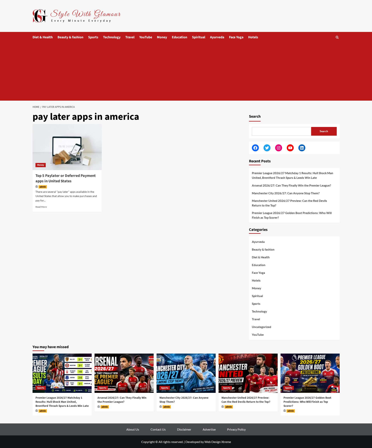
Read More (41, 206)
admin (43, 186)
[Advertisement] (186, 72)
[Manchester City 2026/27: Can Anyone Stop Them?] (186, 373)
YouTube (145, 37)
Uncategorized (261, 327)
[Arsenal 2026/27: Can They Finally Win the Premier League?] (124, 373)
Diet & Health (43, 37)
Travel (129, 37)
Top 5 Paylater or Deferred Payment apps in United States (65, 178)
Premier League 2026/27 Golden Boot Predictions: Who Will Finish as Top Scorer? (292, 215)
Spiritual (198, 37)
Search (255, 116)
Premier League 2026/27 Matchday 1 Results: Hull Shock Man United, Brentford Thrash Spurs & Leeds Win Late (292, 175)
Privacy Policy (236, 429)
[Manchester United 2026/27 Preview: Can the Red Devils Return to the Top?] (248, 373)
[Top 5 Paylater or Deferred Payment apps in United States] (67, 147)
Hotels (253, 37)
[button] (337, 37)
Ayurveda (217, 37)
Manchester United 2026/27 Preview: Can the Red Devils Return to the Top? (289, 203)
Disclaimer (184, 429)
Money (162, 37)
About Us (132, 429)
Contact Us (158, 429)
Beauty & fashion (70, 37)
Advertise (209, 429)
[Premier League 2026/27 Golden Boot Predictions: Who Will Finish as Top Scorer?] (310, 373)
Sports (93, 37)
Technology (112, 37)
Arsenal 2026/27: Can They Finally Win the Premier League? (291, 185)
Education (179, 37)
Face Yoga (236, 37)
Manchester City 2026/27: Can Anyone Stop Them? (285, 193)
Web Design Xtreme (217, 442)
